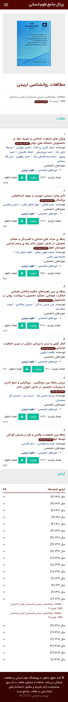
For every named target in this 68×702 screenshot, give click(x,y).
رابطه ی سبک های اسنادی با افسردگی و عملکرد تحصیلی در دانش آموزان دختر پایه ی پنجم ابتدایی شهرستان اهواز (35, 243)
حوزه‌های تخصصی (48, 170)
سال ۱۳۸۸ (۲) (57, 626)
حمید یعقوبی (23, 156)
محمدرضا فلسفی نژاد (44, 156)
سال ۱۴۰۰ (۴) (58, 524)
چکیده (33, 178)
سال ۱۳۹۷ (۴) (57, 544)
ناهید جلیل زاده (23, 252)
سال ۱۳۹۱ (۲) (58, 585)
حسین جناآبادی (24, 304)
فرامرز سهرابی (23, 147)
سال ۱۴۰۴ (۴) (58, 497)
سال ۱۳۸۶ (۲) (57, 639)
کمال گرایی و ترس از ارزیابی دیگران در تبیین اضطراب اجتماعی (34, 345)
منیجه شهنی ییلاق (44, 252)
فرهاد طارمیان (25, 152)
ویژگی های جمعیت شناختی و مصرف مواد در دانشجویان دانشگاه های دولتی (39, 140)
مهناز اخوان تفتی (30, 204)
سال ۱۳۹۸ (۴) (57, 538)
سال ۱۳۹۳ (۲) (57, 572)
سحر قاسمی (28, 444)
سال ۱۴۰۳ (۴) (57, 504)
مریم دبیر (28, 396)
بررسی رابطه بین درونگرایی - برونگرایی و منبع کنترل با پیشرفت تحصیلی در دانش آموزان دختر (34, 386)
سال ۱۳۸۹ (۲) (57, 599)
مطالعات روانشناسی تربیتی (41, 84)
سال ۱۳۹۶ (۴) (57, 551)
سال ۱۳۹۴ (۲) (57, 565)
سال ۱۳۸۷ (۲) (57, 632)
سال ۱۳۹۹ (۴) (57, 531)
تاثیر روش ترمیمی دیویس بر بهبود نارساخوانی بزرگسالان (38, 197)
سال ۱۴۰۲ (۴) (58, 510)
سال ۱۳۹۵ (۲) (57, 558)
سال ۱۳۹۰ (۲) (58, 592)
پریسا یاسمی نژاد (45, 396)
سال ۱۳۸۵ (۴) (57, 646)
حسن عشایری (10, 204)
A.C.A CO (24, 696)
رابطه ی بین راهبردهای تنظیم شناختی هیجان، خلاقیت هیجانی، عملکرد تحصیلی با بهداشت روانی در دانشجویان (34, 295)
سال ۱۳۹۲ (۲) (58, 578)
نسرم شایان (48, 204)
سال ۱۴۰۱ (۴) (58, 517)
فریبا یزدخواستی (45, 444)
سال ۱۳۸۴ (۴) (57, 653)
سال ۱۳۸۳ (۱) (58, 660)
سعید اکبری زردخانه (44, 147)
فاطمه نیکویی (47, 352)
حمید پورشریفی (44, 152)
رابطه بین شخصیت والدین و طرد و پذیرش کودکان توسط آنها (36, 436)
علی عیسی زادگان (45, 304)
